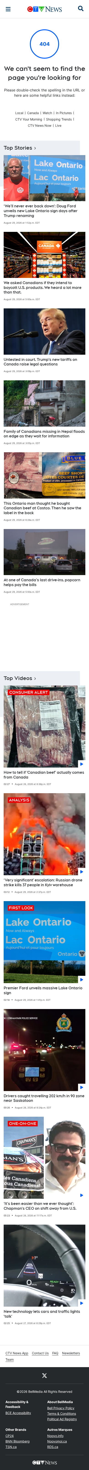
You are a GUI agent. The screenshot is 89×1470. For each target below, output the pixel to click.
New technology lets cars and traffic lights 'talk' (42, 1314)
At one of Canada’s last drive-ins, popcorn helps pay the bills (42, 582)
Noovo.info (55, 1436)
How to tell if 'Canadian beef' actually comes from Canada (44, 774)
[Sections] (8, 9)
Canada (33, 113)
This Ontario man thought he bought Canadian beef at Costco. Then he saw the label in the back (42, 508)
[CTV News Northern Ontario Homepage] (44, 9)
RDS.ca (52, 1447)
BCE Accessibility (18, 1413)
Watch (47, 113)
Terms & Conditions (61, 1413)
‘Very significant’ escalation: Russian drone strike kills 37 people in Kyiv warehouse (43, 882)
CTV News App (16, 1353)
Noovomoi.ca (57, 1441)
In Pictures (64, 113)
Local (19, 113)
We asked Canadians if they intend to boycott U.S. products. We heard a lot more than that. (42, 288)
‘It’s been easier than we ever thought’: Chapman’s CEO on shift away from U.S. (40, 1206)
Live (58, 125)
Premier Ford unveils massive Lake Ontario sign (43, 990)
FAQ (55, 1353)
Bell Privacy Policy (60, 1408)
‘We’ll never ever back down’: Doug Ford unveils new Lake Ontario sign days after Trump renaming (41, 211)
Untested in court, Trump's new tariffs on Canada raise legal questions (40, 362)
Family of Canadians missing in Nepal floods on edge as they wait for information (44, 434)
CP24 (9, 1436)
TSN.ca (11, 1447)
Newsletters (71, 1353)
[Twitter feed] (44, 1375)
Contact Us (40, 1353)
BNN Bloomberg (17, 1441)
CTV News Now (39, 125)
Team (9, 1359)
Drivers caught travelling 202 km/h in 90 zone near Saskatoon (44, 1098)
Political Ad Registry (62, 1419)
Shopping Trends (59, 119)
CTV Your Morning (28, 119)
